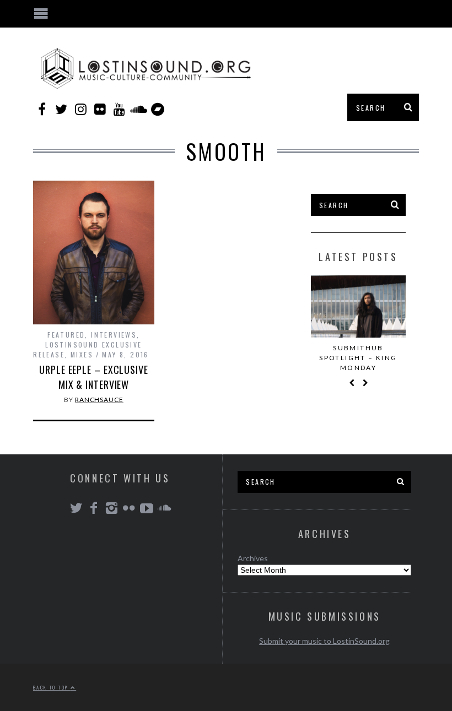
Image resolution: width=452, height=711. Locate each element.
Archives (253, 558)
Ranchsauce (99, 399)
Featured (66, 334)
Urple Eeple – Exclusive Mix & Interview (93, 377)
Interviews (114, 334)
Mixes (82, 354)
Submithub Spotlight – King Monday (358, 358)
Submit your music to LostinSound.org (324, 640)
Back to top (52, 687)
